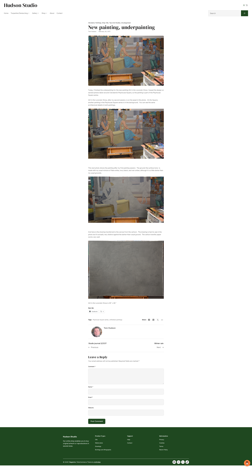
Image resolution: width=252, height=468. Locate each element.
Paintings (98, 23)
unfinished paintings (115, 320)
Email (90, 397)
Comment (91, 366)
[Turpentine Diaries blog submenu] (28, 13)
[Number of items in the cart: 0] (246, 5)
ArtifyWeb (97, 462)
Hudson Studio (20, 5)
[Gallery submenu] (38, 13)
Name (90, 387)
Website (91, 408)
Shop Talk (105, 23)
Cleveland (91, 23)
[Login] (244, 5)
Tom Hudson (92, 31)
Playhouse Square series (100, 320)
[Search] (244, 13)
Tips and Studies (114, 23)
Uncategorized (126, 23)
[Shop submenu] (46, 13)
